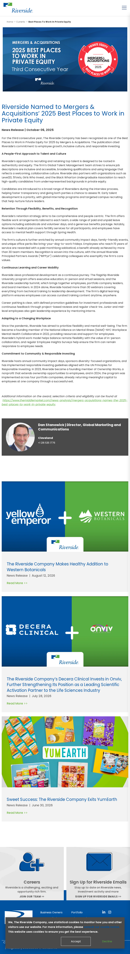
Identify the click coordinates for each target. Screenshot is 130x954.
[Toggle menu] (124, 7)
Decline (107, 941)
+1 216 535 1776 (46, 442)
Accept (76, 941)
